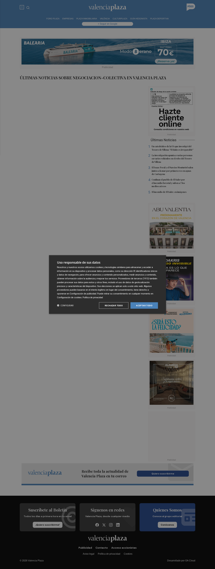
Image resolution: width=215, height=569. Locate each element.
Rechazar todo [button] (114, 305)
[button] (65, 305)
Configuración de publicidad (83, 293)
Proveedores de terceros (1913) (133, 278)
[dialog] (107, 284)
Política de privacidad (93, 297)
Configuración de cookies (69, 297)
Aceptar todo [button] (144, 305)
